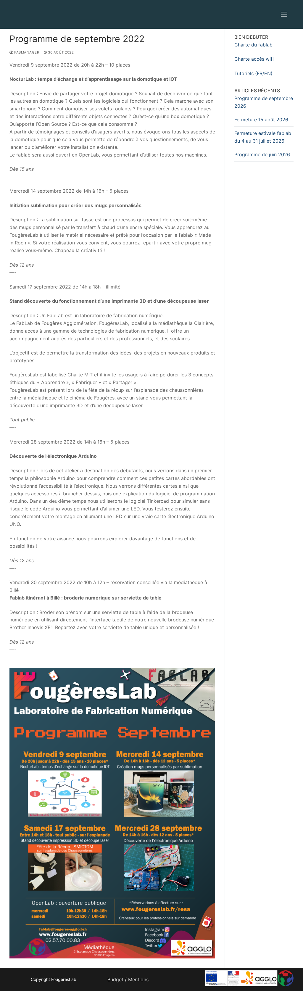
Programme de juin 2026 (262, 154)
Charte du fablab (253, 45)
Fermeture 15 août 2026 (261, 120)
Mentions (138, 979)
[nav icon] (284, 14)
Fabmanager (26, 52)
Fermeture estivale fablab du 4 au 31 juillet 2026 (262, 137)
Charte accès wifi (254, 59)
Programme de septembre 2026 (263, 102)
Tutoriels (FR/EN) (253, 73)
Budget (115, 979)
